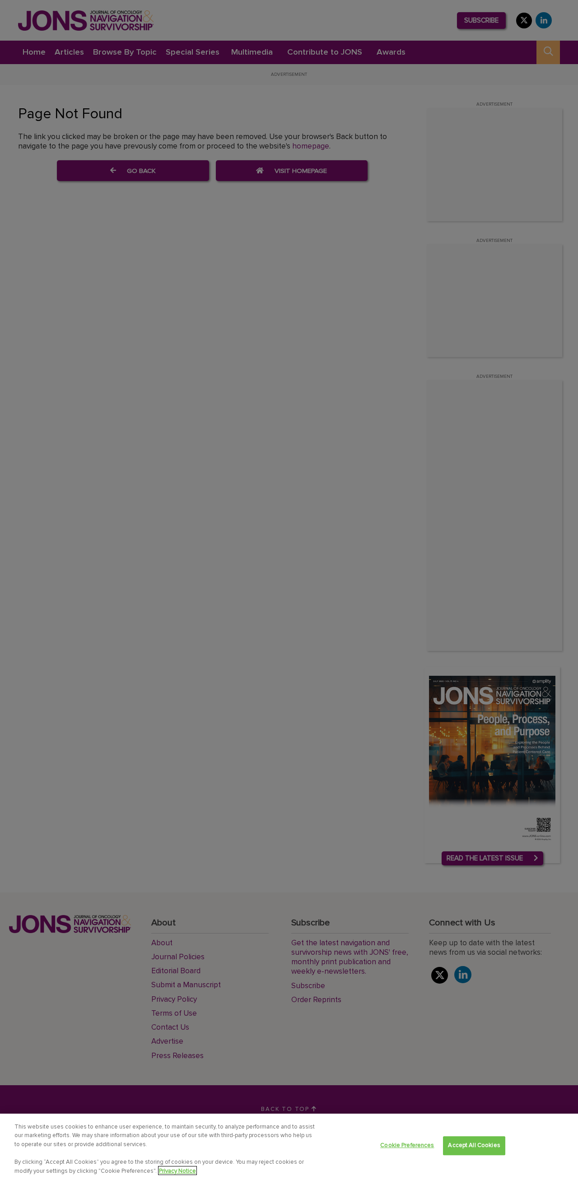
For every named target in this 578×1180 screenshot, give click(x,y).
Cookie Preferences (407, 1145)
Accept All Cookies (474, 1145)
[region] (289, 1147)
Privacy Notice (177, 1170)
